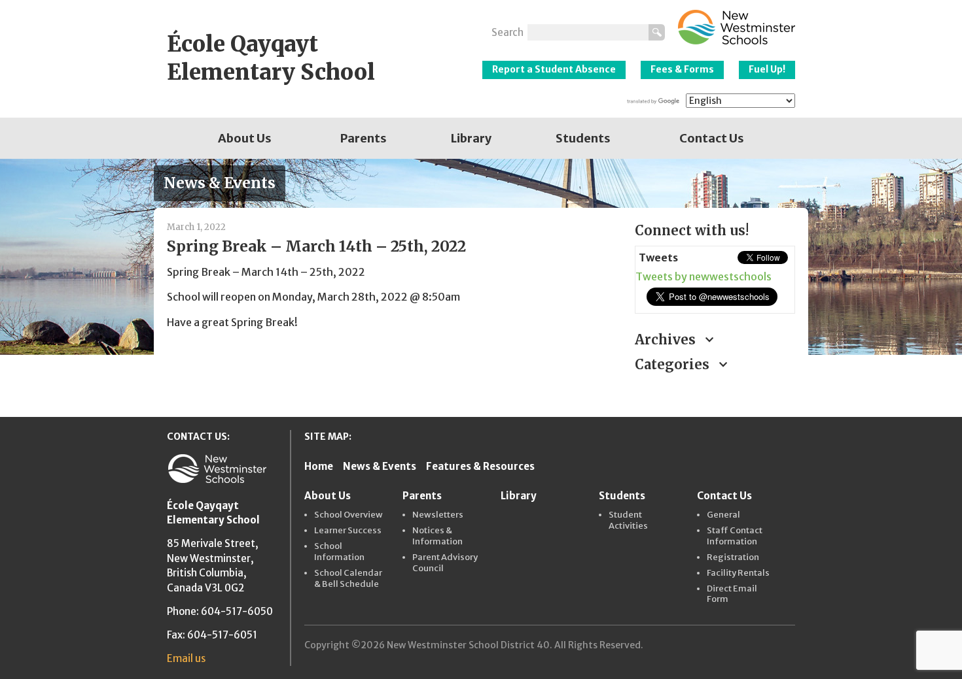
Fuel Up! (767, 69)
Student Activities (628, 520)
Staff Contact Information (734, 536)
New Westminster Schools (736, 27)
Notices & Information (437, 536)
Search (507, 32)
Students (583, 138)
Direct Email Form (732, 594)
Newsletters (437, 515)
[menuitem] (245, 138)
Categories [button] (674, 364)
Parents (363, 138)
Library (471, 138)
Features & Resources (480, 466)
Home (318, 466)
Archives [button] (667, 339)
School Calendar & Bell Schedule (348, 578)
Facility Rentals (738, 573)
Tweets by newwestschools (703, 276)
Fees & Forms (682, 69)
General (723, 515)
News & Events (379, 466)
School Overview (348, 515)
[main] (391, 300)
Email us (186, 658)
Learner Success (348, 530)
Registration (733, 557)
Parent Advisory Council (445, 563)
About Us (245, 138)
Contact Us (711, 138)
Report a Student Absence (554, 69)
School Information (339, 552)
